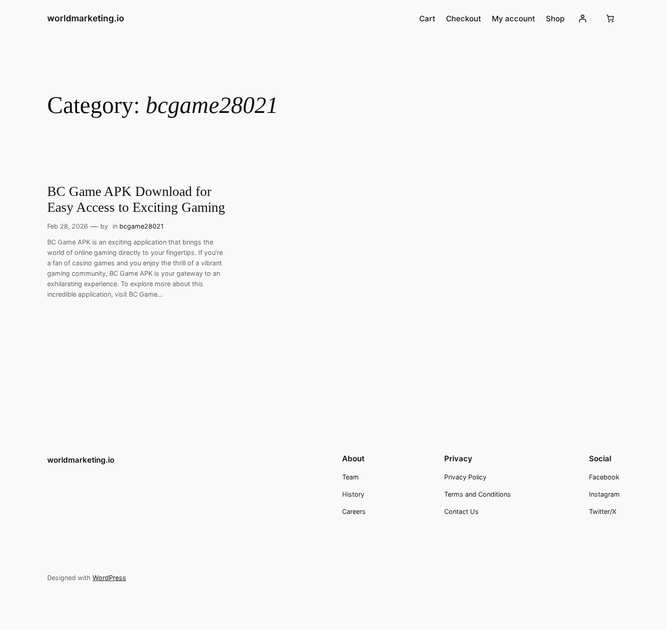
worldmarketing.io (85, 18)
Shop (555, 18)
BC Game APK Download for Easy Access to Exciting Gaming (136, 199)
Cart (427, 18)
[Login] (582, 18)
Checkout (463, 18)
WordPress (109, 577)
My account (513, 18)
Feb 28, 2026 (67, 226)
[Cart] (610, 18)
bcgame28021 (141, 226)
